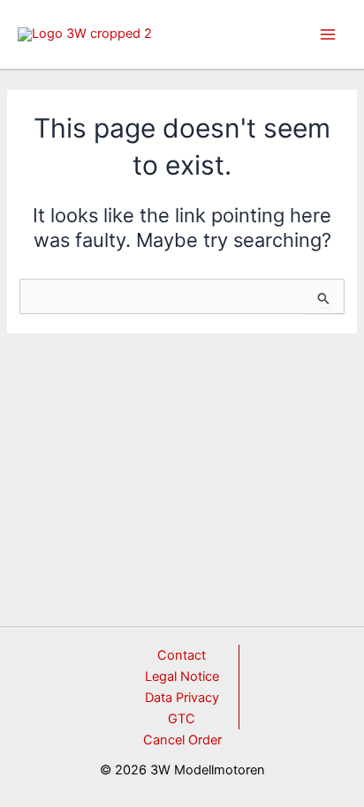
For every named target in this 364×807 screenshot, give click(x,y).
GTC (181, 719)
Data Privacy (182, 698)
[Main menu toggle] (327, 34)
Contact (181, 655)
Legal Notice (182, 676)
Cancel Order (182, 740)
